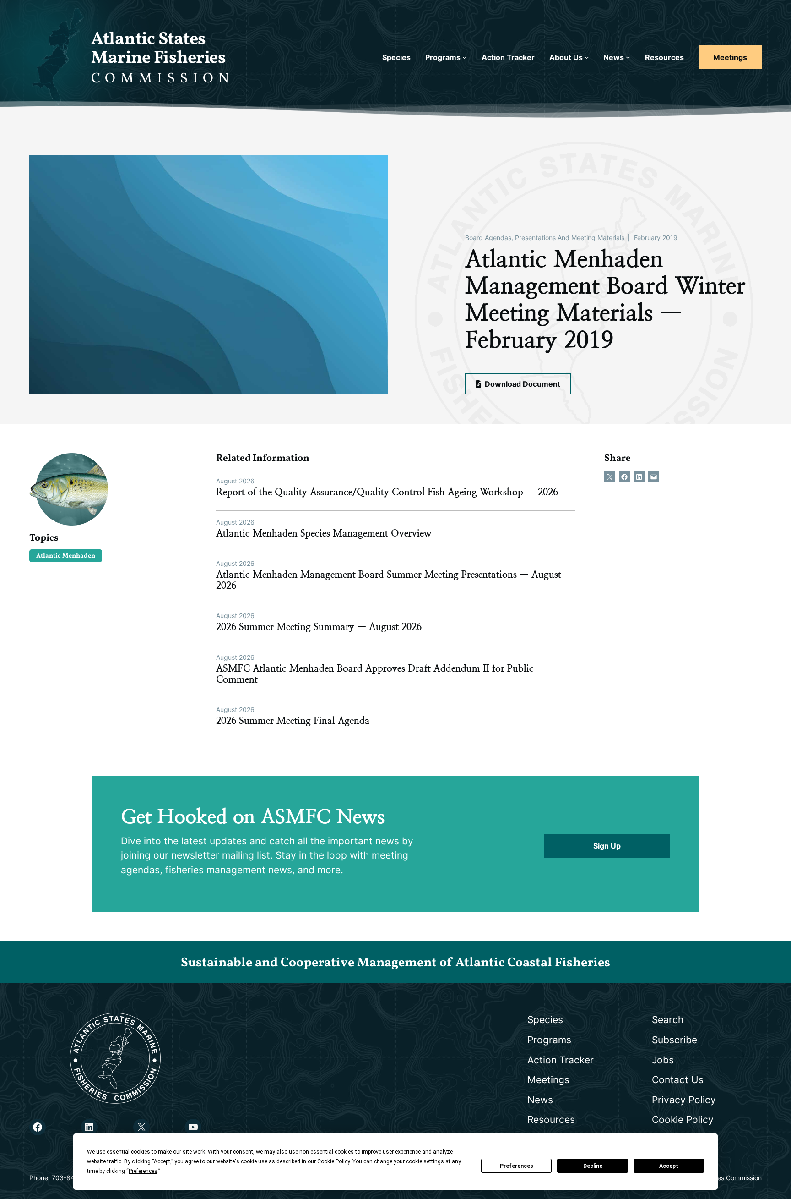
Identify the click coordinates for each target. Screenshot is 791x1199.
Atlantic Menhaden (65, 556)
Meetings (730, 57)
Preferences (516, 1166)
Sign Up (607, 845)
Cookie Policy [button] (333, 1161)
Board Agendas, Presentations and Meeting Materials (544, 237)
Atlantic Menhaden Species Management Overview (324, 533)
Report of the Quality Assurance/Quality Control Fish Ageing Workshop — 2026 (387, 492)
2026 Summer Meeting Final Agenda (293, 720)
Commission (162, 79)
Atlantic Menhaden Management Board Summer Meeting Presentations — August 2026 (388, 580)
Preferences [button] (143, 1171)
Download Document (521, 384)
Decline (592, 1166)
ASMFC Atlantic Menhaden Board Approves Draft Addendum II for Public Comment (375, 674)
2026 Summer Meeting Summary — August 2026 (319, 626)
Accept (668, 1166)
